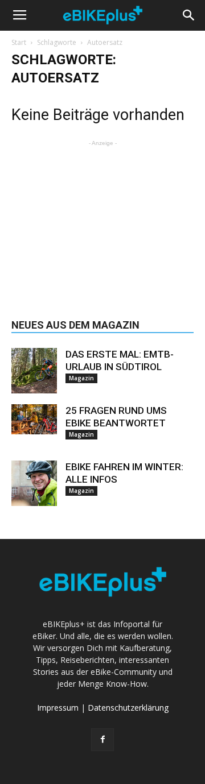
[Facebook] (102, 739)
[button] (189, 15)
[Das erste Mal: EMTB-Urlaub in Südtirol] (34, 370)
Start (18, 42)
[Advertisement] (102, 220)
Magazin (81, 378)
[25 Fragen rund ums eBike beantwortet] (34, 419)
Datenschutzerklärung (128, 707)
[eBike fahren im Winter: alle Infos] (34, 483)
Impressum (58, 707)
